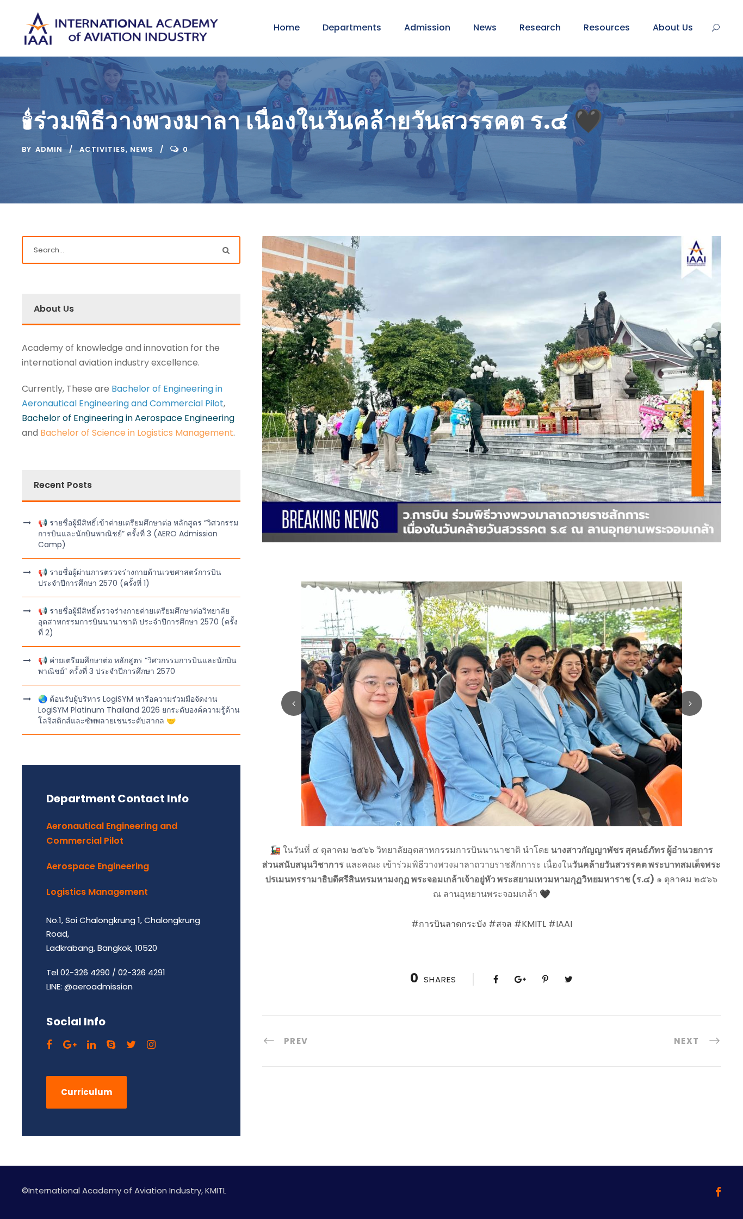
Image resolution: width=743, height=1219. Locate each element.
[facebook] (49, 1044)
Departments (352, 27)
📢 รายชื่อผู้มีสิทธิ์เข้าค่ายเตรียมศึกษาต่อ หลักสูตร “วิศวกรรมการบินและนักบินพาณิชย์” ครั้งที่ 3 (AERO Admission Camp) (138, 533)
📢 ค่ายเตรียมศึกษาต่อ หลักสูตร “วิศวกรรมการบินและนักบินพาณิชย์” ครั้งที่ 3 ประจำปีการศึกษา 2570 (137, 666)
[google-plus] (69, 1044)
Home (287, 27)
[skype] (111, 1044)
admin (49, 149)
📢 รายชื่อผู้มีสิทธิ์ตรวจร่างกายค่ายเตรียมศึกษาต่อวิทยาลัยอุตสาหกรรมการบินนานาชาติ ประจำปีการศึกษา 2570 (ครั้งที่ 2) (138, 621)
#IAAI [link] (560, 924)
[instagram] (151, 1044)
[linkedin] (91, 1044)
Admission (427, 27)
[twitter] (131, 1044)
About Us (673, 27)
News (485, 27)
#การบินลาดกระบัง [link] (448, 924)
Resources (607, 27)
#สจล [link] (500, 924)
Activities (102, 149)
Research (540, 27)
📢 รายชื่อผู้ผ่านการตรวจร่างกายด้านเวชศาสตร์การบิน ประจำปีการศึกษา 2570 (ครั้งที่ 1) (129, 578)
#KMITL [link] (530, 924)
